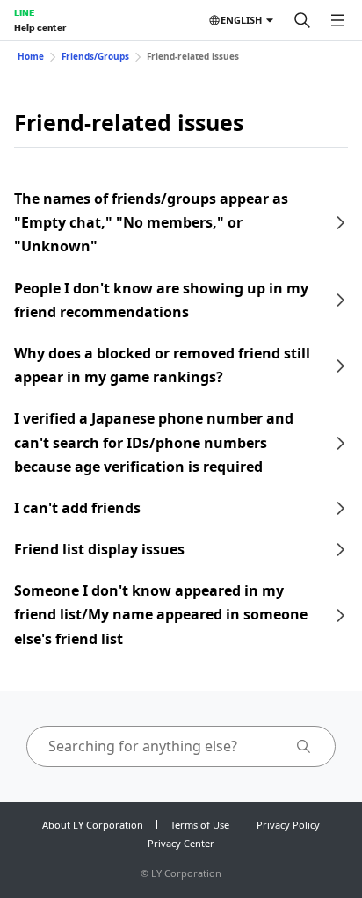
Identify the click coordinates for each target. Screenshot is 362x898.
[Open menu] (337, 20)
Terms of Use (199, 824)
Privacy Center (181, 843)
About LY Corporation (92, 824)
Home (31, 56)
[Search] (302, 20)
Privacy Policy (288, 824)
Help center (40, 27)
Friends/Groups (95, 56)
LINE (24, 12)
